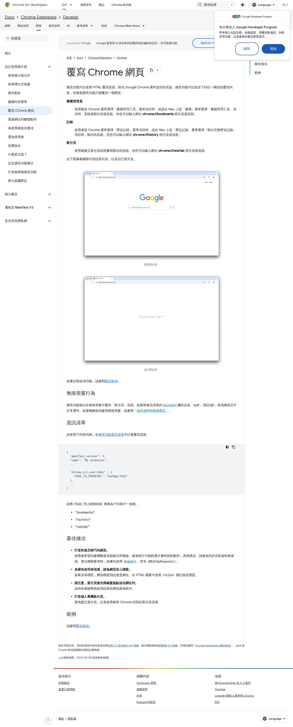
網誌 (101, 5)
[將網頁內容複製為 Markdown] (151, 70)
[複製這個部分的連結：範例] (80, 614)
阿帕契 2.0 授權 (168, 645)
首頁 (69, 57)
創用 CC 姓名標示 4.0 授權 (123, 645)
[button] (23, 66)
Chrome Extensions (39, 17)
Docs (9, 17)
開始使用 (23, 26)
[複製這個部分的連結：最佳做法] (90, 538)
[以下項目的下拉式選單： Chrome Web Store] (144, 25)
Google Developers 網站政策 (213, 645)
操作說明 (54, 26)
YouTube (220, 689)
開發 (38, 26)
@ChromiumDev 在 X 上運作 (233, 683)
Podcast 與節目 (146, 702)
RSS (217, 702)
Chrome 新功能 (121, 5)
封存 (139, 695)
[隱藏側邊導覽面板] (48, 720)
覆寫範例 (111, 381)
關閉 (247, 49)
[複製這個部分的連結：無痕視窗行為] (99, 393)
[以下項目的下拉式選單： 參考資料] (93, 25)
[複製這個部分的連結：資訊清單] (90, 423)
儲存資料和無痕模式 (151, 411)
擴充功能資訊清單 (111, 435)
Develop (70, 17)
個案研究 (85, 5)
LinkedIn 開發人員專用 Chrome (234, 695)
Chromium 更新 (146, 683)
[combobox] (216, 4)
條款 (61, 718)
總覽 (7, 26)
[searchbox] (27, 38)
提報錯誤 (64, 683)
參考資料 (82, 26)
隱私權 (72, 718)
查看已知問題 (66, 689)
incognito (170, 405)
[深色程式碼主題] (227, 447)
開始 (273, 49)
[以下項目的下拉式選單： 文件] (72, 4)
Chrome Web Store (127, 26)
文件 (64, 5)
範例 (104, 26)
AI (68, 26)
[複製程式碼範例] (233, 447)
